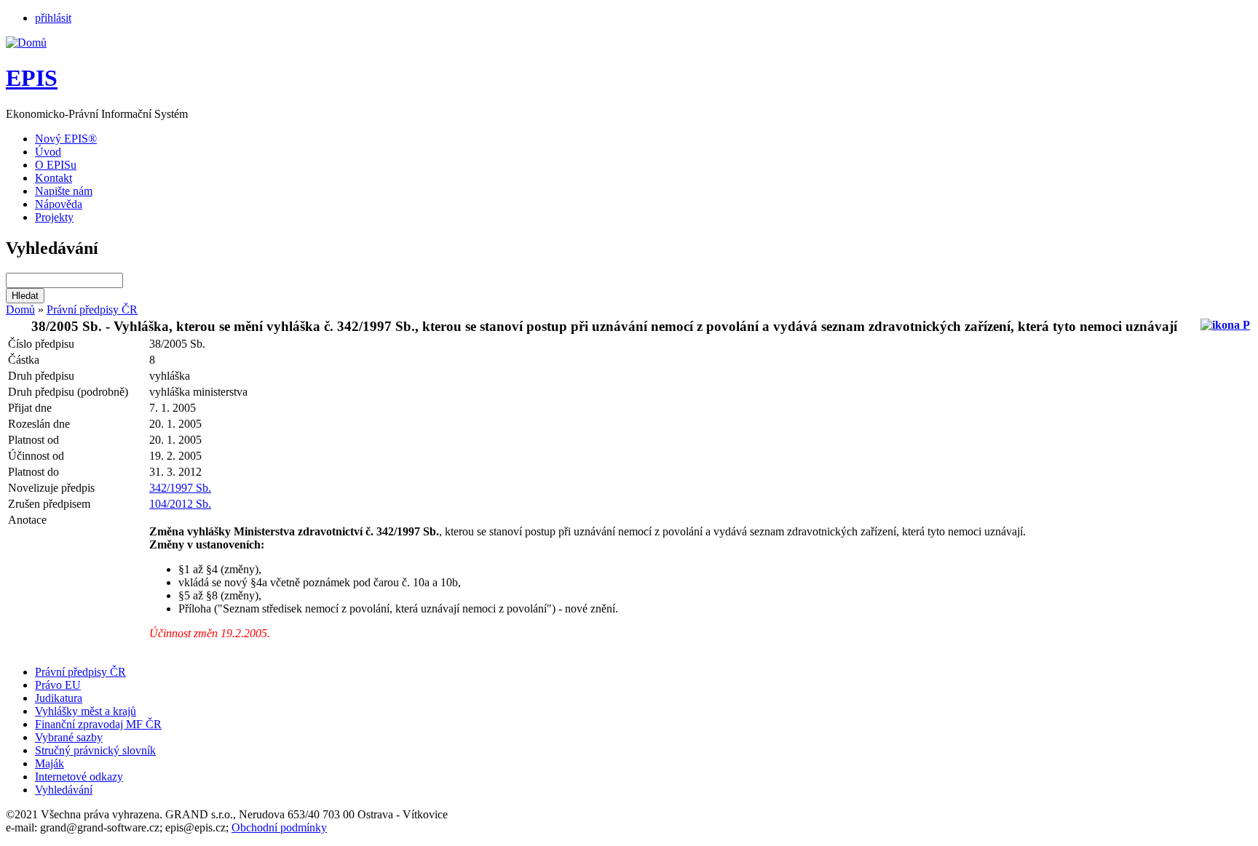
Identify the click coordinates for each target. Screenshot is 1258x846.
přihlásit (53, 18)
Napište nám (63, 191)
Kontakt (53, 178)
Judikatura (58, 698)
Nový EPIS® (66, 138)
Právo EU (58, 685)
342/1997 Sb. (180, 488)
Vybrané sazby (69, 737)
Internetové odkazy (79, 776)
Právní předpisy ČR (92, 309)
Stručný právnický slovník (95, 750)
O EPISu (55, 165)
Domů (20, 309)
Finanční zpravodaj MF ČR (98, 724)
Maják (49, 763)
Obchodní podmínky (279, 827)
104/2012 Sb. (180, 504)
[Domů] (26, 42)
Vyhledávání (63, 789)
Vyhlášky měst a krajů (85, 711)
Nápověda (58, 204)
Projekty (54, 217)
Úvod (48, 151)
